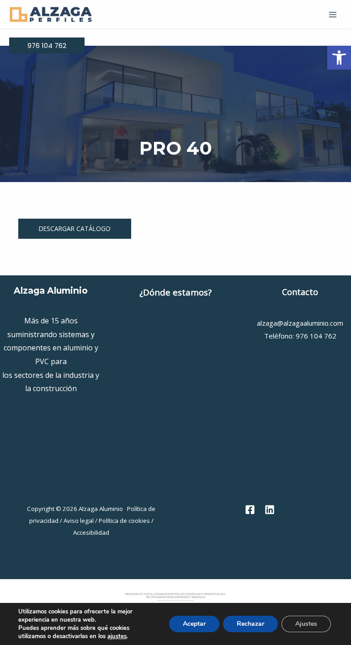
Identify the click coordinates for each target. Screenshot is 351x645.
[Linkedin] (270, 510)
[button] (339, 58)
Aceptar (194, 623)
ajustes (117, 636)
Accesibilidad (91, 532)
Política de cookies (124, 520)
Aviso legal (79, 520)
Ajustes (306, 623)
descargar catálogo (75, 228)
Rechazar (250, 623)
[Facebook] (250, 510)
